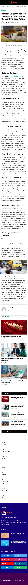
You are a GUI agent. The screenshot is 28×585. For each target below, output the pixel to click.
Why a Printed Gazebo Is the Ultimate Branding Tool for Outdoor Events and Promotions (18, 423)
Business (4, 10)
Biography (4, 442)
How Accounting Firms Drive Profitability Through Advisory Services (17, 414)
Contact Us (21, 577)
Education (4, 453)
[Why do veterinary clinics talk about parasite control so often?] (5, 535)
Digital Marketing (6, 451)
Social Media (4, 490)
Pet (2, 479)
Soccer (3, 488)
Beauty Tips (4, 440)
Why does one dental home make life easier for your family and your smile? (18, 543)
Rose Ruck (8, 22)
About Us (14, 577)
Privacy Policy (7, 577)
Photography (5, 481)
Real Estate (4, 486)
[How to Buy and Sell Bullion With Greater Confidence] (14, 327)
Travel (3, 495)
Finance (3, 460)
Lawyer (3, 472)
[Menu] (2, 2)
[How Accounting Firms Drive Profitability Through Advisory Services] (14, 372)
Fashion (3, 458)
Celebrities (4, 447)
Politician (4, 483)
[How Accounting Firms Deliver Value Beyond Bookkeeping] (14, 350)
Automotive (4, 437)
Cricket (3, 449)
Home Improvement (6, 470)
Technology (4, 493)
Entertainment (5, 456)
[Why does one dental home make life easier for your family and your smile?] (5, 543)
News (3, 476)
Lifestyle (4, 474)
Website (3, 497)
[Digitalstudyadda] (14, 2)
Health (3, 467)
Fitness (3, 463)
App (2, 435)
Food (3, 465)
